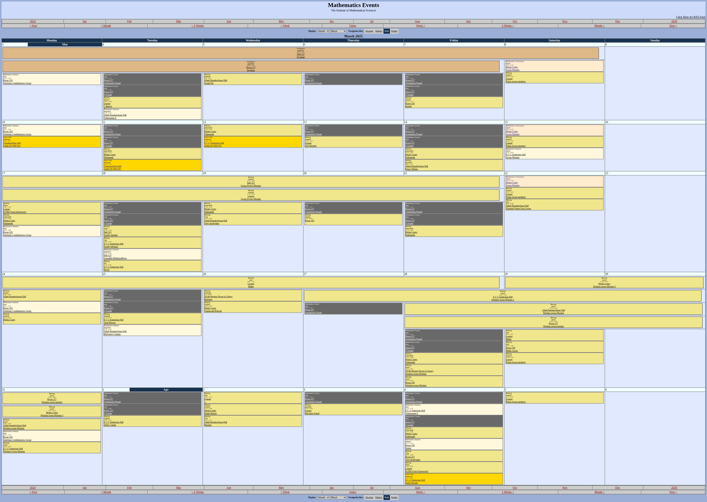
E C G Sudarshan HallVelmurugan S (415, 412)
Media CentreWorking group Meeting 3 (604, 285)
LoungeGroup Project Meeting (251, 197)
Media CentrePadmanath (110, 156)
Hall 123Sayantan (301, 55)
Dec (617, 21)
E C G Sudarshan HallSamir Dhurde (415, 481)
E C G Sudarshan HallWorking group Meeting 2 (502, 298)
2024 (33, 21)
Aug (417, 21)
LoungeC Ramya (108, 105)
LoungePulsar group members (516, 80)
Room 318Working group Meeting (415, 384)
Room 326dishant (410, 105)
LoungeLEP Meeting (310, 144)
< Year (33, 25)
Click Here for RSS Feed (690, 17)
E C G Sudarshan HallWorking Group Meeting (14, 450)
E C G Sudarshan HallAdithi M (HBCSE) (214, 144)
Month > (600, 25)
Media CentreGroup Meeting (512, 68)
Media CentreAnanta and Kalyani (213, 309)
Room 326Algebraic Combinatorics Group (17, 81)
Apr (228, 21)
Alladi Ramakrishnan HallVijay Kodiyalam (215, 222)
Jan (85, 21)
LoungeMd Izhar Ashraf (312, 412)
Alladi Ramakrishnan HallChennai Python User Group (518, 207)
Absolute (369, 31)
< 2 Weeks (197, 25)
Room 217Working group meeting (553, 324)
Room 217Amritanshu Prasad (112, 81)
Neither (394, 31)
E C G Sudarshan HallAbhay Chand (113, 423)
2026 (674, 21)
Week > (420, 25)
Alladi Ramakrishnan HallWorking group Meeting (553, 311)
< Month (106, 25)
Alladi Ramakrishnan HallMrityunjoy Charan (115, 332)
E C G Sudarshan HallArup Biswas (113, 321)
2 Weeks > (508, 25)
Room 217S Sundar (108, 93)
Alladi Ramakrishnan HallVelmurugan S (115, 116)
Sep (468, 21)
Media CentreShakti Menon (210, 412)
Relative (378, 31)
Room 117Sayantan (251, 69)
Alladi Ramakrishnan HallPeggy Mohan (416, 167)
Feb (129, 21)
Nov (564, 21)
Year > (673, 25)
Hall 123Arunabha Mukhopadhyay (115, 256)
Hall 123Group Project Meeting (251, 184)
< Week (285, 25)
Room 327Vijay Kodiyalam (412, 458)
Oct (515, 21)
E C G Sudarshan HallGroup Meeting (515, 156)
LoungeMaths (251, 285)
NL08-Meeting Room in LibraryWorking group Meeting (419, 372)
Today (352, 25)
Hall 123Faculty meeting (111, 233)
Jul (371, 21)
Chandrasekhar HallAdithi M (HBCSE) (12, 144)
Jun (332, 21)
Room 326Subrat (410, 446)
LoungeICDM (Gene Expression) (14, 210)
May (281, 21)
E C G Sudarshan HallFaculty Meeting (113, 245)
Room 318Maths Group (512, 349)
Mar (178, 21)
